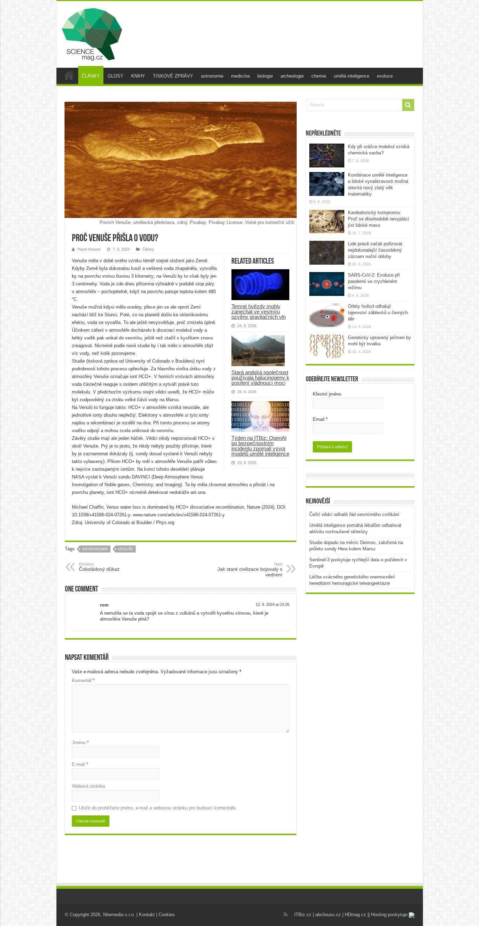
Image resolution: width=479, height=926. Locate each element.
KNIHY (138, 76)
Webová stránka (88, 786)
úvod (69, 75)
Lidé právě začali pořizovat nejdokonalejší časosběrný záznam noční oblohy (375, 250)
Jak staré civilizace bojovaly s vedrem (249, 569)
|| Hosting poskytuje (388, 914)
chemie (318, 76)
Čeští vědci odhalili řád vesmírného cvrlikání (354, 514)
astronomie (212, 76)
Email (320, 419)
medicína (240, 76)
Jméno (80, 742)
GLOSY (115, 76)
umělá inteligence (351, 76)
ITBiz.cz (302, 914)
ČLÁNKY (91, 76)
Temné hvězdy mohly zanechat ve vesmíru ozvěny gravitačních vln (258, 311)
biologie (265, 76)
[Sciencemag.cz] (92, 33)
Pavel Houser (89, 249)
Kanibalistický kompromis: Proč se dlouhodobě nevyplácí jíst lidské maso (378, 219)
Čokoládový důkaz (99, 567)
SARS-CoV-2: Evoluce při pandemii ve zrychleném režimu (374, 281)
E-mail (80, 764)
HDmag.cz (355, 914)
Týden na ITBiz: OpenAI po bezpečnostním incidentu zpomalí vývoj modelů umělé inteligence (260, 446)
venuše (125, 549)
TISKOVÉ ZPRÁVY (173, 76)
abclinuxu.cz (328, 914)
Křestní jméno (327, 394)
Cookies (166, 914)
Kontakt (147, 914)
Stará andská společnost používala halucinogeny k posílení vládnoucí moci (260, 377)
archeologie (292, 76)
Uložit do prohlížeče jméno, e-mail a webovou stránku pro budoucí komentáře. (158, 808)
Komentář (83, 680)
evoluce (385, 76)
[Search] (408, 105)
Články (148, 249)
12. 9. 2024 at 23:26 (272, 604)
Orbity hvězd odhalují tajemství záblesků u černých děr (378, 313)
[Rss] (285, 914)
